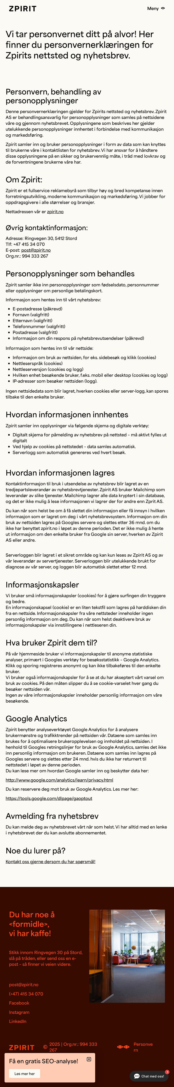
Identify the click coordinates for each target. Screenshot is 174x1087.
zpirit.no (55, 211)
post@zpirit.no (36, 250)
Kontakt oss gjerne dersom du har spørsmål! (50, 861)
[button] (89, 1059)
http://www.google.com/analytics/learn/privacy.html (59, 780)
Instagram (19, 1012)
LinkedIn (17, 1021)
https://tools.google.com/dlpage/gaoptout (49, 798)
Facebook (19, 1002)
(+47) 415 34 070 (26, 993)
